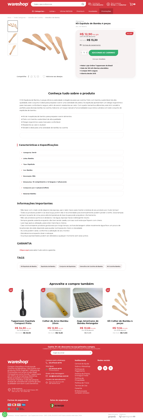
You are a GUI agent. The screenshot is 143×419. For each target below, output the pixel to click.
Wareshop (80, 21)
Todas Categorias (20, 17)
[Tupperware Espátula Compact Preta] (23, 311)
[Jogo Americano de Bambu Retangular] (87, 311)
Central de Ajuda (82, 364)
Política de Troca (82, 383)
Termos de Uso (81, 386)
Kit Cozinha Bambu (113, 266)
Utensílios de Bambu (52, 17)
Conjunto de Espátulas (67, 266)
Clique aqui (24, 250)
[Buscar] (82, 4)
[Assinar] (90, 353)
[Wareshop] (18, 4)
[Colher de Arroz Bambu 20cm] (55, 311)
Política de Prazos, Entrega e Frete (82, 375)
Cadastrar (122, 5)
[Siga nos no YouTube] (100, 368)
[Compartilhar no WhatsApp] (32, 76)
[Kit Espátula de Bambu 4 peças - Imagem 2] (13, 38)
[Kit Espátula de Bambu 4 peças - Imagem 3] (13, 50)
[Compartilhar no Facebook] (28, 76)
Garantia (78, 388)
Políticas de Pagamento (80, 370)
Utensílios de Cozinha (35, 17)
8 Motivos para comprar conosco (82, 392)
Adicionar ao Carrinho (103, 53)
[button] (13, 26)
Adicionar (27, 322)
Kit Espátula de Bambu (29, 266)
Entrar (113, 5)
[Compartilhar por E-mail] (38, 76)
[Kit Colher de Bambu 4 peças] (120, 311)
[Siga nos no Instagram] (105, 368)
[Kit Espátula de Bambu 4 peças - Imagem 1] (13, 26)
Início (9, 17)
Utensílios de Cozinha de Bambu (91, 266)
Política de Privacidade (80, 379)
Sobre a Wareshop (82, 366)
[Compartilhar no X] (35, 76)
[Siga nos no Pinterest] (110, 368)
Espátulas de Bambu (48, 266)
